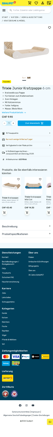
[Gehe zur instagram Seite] (26, 405)
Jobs (4, 293)
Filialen (31, 257)
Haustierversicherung (10, 282)
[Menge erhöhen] (13, 123)
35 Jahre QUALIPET (36, 275)
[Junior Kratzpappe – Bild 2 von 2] (29, 78)
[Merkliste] (36, 3)
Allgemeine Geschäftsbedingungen (17, 415)
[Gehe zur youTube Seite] (33, 405)
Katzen (14, 17)
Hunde (4, 313)
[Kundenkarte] (49, 3)
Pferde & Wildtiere (9, 340)
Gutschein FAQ (8, 277)
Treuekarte (6, 273)
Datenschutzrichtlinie (21, 412)
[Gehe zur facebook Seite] (20, 405)
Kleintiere (5, 322)
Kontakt (5, 257)
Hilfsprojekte (33, 266)
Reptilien (5, 331)
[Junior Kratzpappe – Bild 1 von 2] (24, 78)
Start (5, 17)
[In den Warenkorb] (4, 212)
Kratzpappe (10, 198)
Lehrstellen (6, 297)
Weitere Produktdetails (12, 112)
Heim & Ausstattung (32, 17)
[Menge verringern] (4, 123)
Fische (4, 326)
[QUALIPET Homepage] (9, 3)
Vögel (4, 335)
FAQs (4, 269)
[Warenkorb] (30, 3)
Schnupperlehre (8, 302)
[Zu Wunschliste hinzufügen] (49, 27)
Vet (3, 344)
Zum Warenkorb (32, 123)
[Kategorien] (4, 10)
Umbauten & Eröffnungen (38, 262)
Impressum (35, 412)
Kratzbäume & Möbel (14, 21)
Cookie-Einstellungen (41, 415)
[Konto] (43, 3)
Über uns (31, 271)
